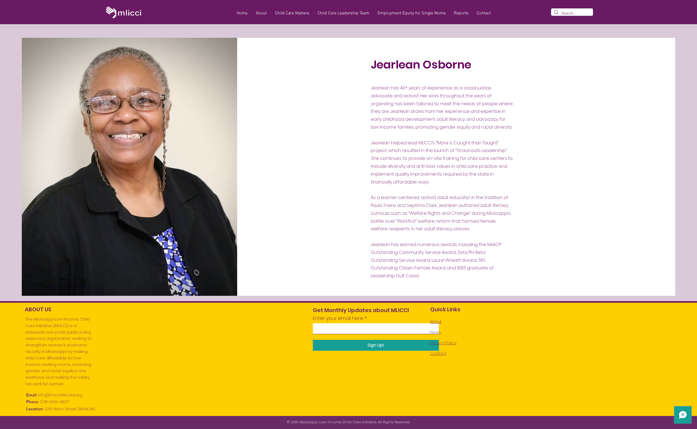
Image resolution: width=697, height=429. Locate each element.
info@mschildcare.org (60, 395)
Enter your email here (338, 318)
